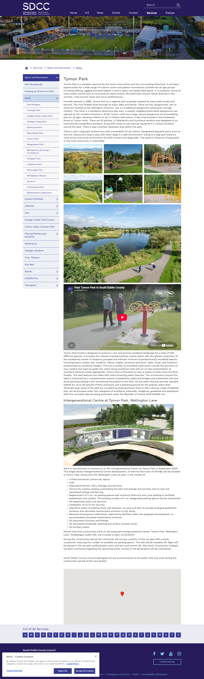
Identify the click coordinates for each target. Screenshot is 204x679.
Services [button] (152, 13)
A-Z (87, 13)
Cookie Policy (72, 664)
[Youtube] (171, 655)
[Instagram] (179, 655)
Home (73, 13)
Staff (135, 674)
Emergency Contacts (118, 674)
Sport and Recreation (59, 68)
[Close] (96, 656)
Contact (133, 13)
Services (37, 68)
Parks (79, 68)
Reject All (62, 671)
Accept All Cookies (85, 671)
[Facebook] (154, 655)
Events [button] (116, 13)
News (100, 13)
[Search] (178, 5)
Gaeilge (170, 13)
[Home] (26, 68)
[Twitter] (162, 655)
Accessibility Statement (155, 674)
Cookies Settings (167, 662)
